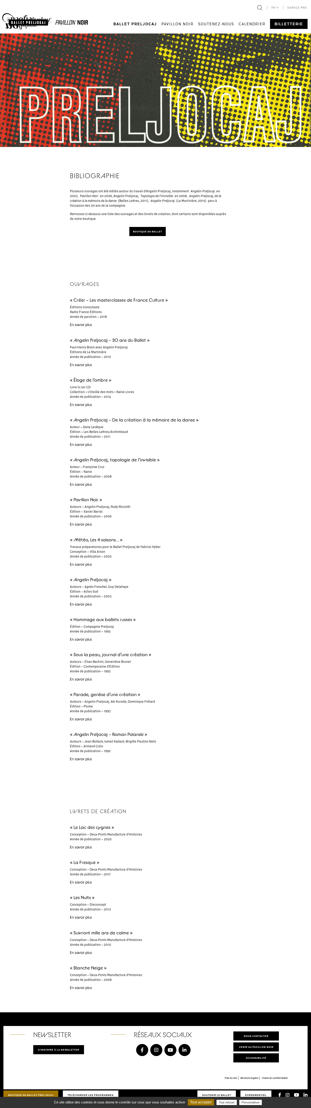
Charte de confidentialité (275, 1078)
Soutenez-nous (216, 23)
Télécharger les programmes (91, 1095)
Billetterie (289, 23)
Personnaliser (251, 1102)
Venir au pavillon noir (256, 1047)
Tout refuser (227, 1102)
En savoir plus (81, 324)
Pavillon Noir (177, 23)
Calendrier (252, 23)
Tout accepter (201, 1102)
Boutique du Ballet (147, 231)
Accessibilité (256, 1057)
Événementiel (256, 1095)
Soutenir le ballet (216, 1095)
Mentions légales (249, 1078)
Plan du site (231, 1078)
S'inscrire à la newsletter (58, 1049)
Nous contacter (256, 1036)
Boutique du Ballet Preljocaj (31, 1095)
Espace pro (297, 8)
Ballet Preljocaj (135, 23)
